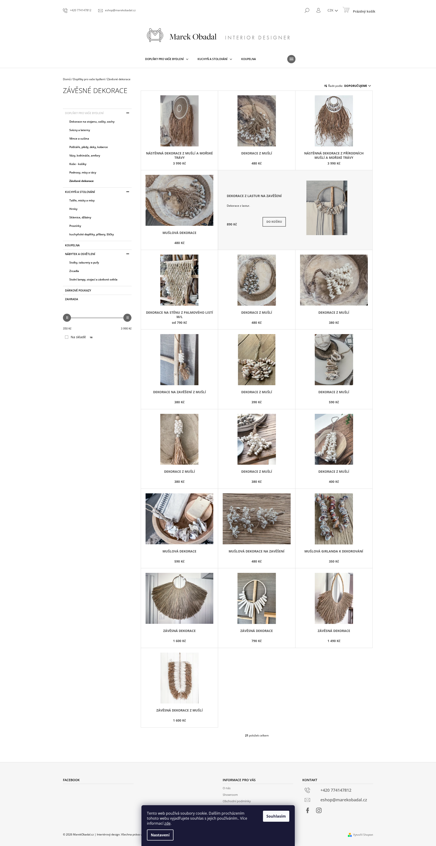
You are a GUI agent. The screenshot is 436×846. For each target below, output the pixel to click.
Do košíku (274, 222)
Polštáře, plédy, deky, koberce (88, 147)
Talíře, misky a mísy (82, 200)
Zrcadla (74, 271)
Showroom (230, 795)
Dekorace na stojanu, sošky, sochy (91, 122)
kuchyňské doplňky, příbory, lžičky (91, 234)
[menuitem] (167, 59)
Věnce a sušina (79, 138)
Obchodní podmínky (237, 801)
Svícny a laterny (79, 130)
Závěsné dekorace (81, 181)
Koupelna (72, 245)
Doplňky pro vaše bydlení (84, 113)
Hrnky (73, 209)
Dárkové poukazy (78, 290)
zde (167, 823)
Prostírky (75, 226)
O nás (226, 788)
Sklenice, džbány (80, 217)
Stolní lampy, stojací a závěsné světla (93, 279)
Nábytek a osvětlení (80, 254)
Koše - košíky (77, 164)
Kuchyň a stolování (80, 192)
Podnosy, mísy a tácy (82, 172)
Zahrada (71, 299)
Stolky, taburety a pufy (84, 262)
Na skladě (81, 337)
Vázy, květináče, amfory (84, 155)
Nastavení (160, 835)
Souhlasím (276, 816)
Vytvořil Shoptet (363, 835)
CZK (331, 10)
